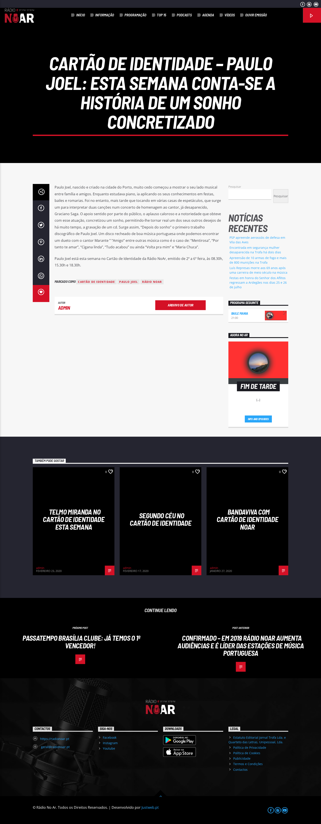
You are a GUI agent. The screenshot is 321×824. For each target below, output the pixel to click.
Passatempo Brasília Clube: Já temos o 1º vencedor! (81, 642)
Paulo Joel (128, 282)
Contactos (240, 769)
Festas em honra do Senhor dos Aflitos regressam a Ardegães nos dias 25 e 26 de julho (258, 282)
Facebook (109, 737)
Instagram (110, 743)
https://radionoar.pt (54, 739)
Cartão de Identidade (96, 282)
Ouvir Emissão (256, 15)
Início (80, 15)
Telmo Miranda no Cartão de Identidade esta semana (73, 519)
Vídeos (229, 15)
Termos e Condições (248, 764)
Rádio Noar (152, 282)
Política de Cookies (246, 753)
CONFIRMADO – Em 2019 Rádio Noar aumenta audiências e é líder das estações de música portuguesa (241, 645)
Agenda (208, 15)
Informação (104, 15)
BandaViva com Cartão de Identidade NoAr (247, 519)
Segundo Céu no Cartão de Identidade (160, 519)
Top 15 (161, 15)
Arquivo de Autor (180, 305)
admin (64, 308)
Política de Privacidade (249, 747)
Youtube (109, 748)
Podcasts (184, 15)
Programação (135, 15)
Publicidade (241, 758)
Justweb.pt (150, 807)
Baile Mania (239, 313)
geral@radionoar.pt (55, 747)
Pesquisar (234, 187)
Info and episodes (258, 419)
